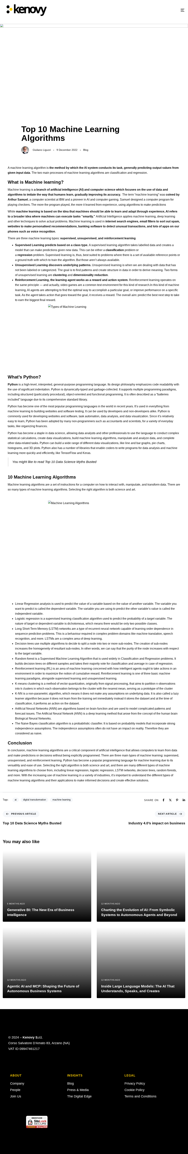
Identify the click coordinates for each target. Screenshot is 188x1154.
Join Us (15, 1096)
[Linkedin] (183, 800)
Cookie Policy (134, 1090)
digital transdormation (34, 799)
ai (16, 799)
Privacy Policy (134, 1083)
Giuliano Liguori (42, 149)
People (15, 1090)
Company (17, 1083)
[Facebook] (163, 800)
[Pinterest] (177, 800)
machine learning (61, 799)
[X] (170, 800)
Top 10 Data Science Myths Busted (70, 462)
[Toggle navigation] (154, 10)
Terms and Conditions (140, 1096)
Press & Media (78, 1090)
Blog (85, 149)
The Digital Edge (79, 1096)
